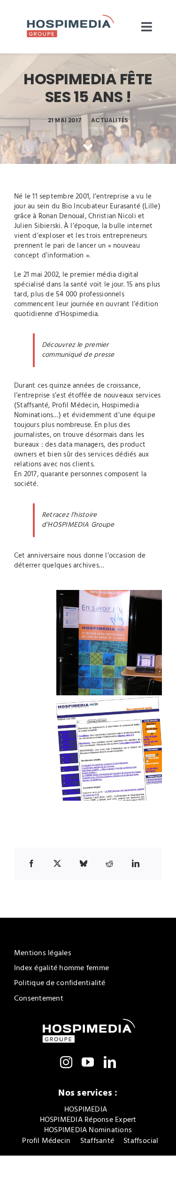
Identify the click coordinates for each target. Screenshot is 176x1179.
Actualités (109, 120)
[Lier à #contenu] (87, 147)
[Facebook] (31, 863)
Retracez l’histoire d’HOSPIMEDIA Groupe (78, 520)
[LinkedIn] (135, 863)
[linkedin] (110, 1062)
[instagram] (66, 1062)
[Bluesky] (83, 863)
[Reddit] (109, 863)
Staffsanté (32, 405)
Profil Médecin (75, 405)
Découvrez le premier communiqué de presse (78, 350)
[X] (57, 863)
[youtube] (88, 1062)
